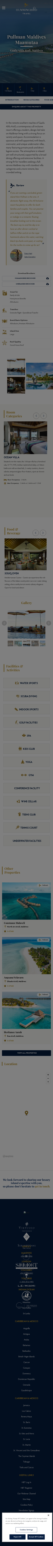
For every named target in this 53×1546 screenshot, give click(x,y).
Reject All (17, 1537)
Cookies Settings (26, 1530)
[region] (27, 1527)
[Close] (48, 1515)
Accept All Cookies (36, 1537)
